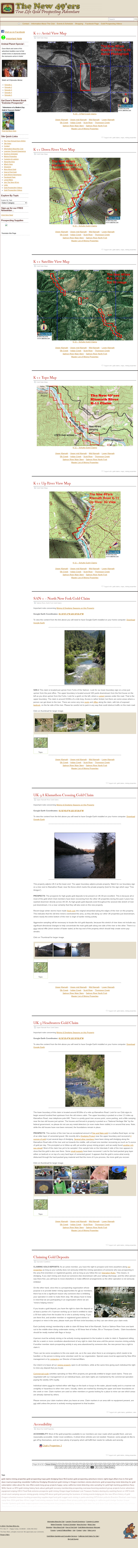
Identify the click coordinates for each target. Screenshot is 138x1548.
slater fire (91, 1503)
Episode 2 (8, 87)
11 (96, 1464)
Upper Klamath (61, 120)
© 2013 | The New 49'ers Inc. (9, 1526)
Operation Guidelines (43, 1262)
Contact (26, 24)
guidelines (129, 1412)
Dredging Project (88, 1136)
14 (109, 1464)
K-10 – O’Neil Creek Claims (84, 114)
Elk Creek (64, 123)
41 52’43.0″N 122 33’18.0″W (71, 811)
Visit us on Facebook (15, 32)
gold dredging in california (95, 1500)
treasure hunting (23, 1497)
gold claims (116, 137)
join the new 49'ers (110, 1494)
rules (134, 1412)
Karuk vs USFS (123, 1491)
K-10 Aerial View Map (49, 33)
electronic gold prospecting (103, 1482)
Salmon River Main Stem (73, 126)
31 (101, 1467)
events (92, 1494)
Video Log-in (92, 1530)
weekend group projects (109, 1488)
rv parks (82, 1497)
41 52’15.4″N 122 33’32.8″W (71, 1038)
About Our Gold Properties (45, 1429)
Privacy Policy (5, 1534)
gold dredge (111, 1500)
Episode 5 (8, 95)
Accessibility (42, 1424)
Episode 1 (8, 85)
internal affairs (55, 1506)
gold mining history (27, 1488)
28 (88, 1467)
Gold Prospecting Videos (111, 24)
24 (70, 1467)
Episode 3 (8, 90)
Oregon (4, 1497)
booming (95, 1488)
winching (89, 1497)
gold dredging (52, 1479)
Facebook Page (92, 24)
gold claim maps (24, 1503)
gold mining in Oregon (67, 1482)
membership (66, 1488)
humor (122, 1488)
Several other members (84, 1139)
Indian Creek (75, 123)
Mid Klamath (94, 120)
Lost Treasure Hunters (89, 1491)
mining (47, 1503)
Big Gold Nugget (73, 1539)
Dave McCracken (65, 1479)
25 (74, 1467)
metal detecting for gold (125, 1482)
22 (61, 1467)
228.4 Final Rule (24, 1491)
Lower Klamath (108, 120)
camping (15, 1494)
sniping (14, 1491)
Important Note (14, 38)
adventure (130, 1488)
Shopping (79, 24)
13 (105, 1464)
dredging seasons (74, 1503)
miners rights (102, 1479)
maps (122, 137)
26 (79, 1467)
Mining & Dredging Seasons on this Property (75, 608)
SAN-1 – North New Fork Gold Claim (61, 598)
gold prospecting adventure (85, 1479)
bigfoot (116, 1503)
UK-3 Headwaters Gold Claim (55, 1022)
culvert (101, 696)
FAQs (84, 1503)
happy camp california (66, 1485)
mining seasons (46, 1500)
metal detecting (82, 1485)
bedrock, (37, 705)
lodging (98, 1494)
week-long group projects (46, 1485)
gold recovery (55, 1488)
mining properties (130, 137)
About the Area (9, 162)
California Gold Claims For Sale (88, 1536)
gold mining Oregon (57, 1491)
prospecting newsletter (20, 1482)
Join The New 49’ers (11, 182)
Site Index (7, 143)
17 (122, 1464)
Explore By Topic (6, 200)
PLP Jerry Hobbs (19, 1506)
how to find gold (125, 1479)
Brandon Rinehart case (121, 1497)
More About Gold (10, 169)
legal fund (53, 1497)
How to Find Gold (10, 172)
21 (57, 1467)
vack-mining (73, 1497)
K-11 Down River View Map (54, 149)
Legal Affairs (8, 180)
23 (65, 1467)
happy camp (66, 1506)
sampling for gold (101, 1485)
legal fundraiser (72, 1491)
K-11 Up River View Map (52, 483)
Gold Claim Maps (42, 38)
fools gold (108, 1503)
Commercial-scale (41, 1374)
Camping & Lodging (11, 159)
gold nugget (63, 1497)
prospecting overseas (82, 1488)
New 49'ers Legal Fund (29, 1500)
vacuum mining (25, 1494)
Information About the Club (43, 24)
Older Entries (109, 1467)
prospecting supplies (39, 1497)
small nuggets (77, 1151)
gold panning (63, 1494)
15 (113, 1464)
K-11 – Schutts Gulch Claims (85, 226)
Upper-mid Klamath (78, 120)
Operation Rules (108, 1273)
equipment (6, 1491)
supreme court (37, 1503)
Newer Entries (51, 1464)
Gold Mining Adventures (12, 175)
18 (127, 1464)
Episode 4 (8, 93)
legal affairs (114, 1479)
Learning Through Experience (15, 151)
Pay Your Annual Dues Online (15, 141)
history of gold (124, 1494)
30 (97, 1467)
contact (45, 1506)
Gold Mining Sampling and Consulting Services (62, 1536)
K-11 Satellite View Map (51, 261)
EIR (46, 1494)
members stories (84, 1482)
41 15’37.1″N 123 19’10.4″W (71, 614)
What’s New (8, 164)
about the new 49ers (26, 1485)
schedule (12, 1497)
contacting (54, 1359)
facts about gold (42, 1488)
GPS (96, 1497)
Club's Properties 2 (52, 1445)
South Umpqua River (62, 1500)
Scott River (88, 123)
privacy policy (77, 1500)
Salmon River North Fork (96, 126)
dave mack (6, 1482)
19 (131, 1464)
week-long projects (58, 1503)
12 (100, 1464)
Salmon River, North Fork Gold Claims (49, 603)
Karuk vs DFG (13, 1488)
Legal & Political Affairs (64, 1530)
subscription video (9, 1485)
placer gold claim (34, 1506)
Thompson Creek (102, 123)
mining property (64, 1365)
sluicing (102, 1491)
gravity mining (39, 1494)
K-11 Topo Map (44, 377)
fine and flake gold (100, 1133)
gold (17, 1500)
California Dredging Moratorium (44, 1482)
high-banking (114, 1485)
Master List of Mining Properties (84, 129)
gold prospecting (34, 1479)
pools (86, 702)
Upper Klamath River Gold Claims (48, 800)
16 (118, 1464)
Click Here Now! (7, 215)
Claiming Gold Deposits (51, 1257)
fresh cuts (71, 911)
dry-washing (111, 1491)
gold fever (100, 1503)
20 (136, 1464)
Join (74, 1530)
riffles (95, 702)
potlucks (107, 1497)
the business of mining (79, 1494)
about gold (53, 1494)
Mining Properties (10, 156)
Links (6, 185)
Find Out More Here (9, 131)
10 (91, 1464)
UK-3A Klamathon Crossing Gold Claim (63, 795)
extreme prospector (40, 1491)
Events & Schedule (65, 24)
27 (83, 1467)
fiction (100, 1497)
